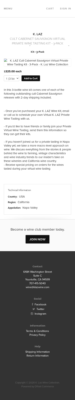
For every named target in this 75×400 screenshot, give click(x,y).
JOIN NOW (37, 239)
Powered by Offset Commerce (37, 386)
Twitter (40, 309)
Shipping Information (37, 351)
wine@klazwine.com (37, 287)
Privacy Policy (37, 335)
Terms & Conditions (37, 331)
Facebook (40, 304)
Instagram (40, 313)
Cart (50, 8)
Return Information (38, 355)
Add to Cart (31, 78)
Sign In (65, 8)
